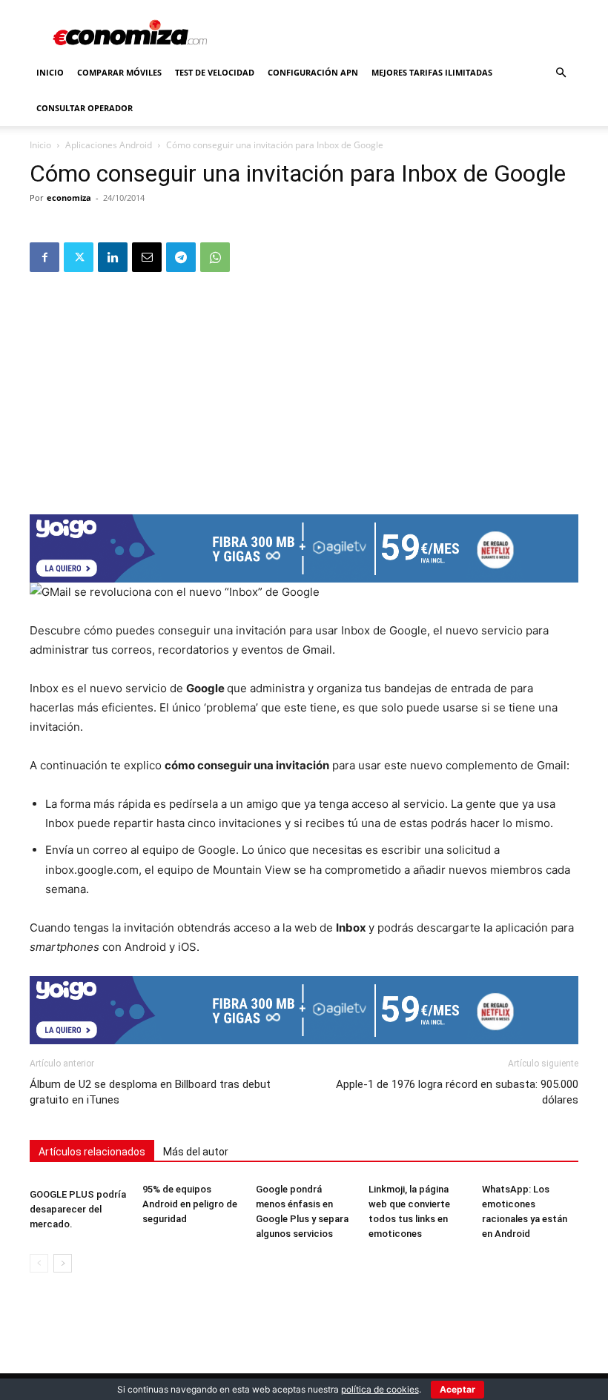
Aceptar (457, 1389)
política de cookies (380, 1389)
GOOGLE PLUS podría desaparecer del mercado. (78, 1209)
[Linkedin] (113, 257)
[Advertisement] (304, 388)
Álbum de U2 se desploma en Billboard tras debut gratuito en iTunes (150, 1092)
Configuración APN (313, 72)
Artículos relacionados (92, 1152)
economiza (69, 197)
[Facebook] (44, 257)
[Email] (147, 257)
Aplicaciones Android (108, 145)
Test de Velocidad (214, 72)
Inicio (50, 72)
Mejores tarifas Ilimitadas (431, 72)
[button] (560, 73)
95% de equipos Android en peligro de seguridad (189, 1204)
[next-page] (62, 1263)
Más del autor (195, 1152)
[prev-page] (39, 1263)
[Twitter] (78, 257)
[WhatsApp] (215, 257)
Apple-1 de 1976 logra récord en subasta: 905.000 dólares (457, 1092)
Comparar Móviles (119, 72)
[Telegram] (181, 257)
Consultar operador (84, 107)
